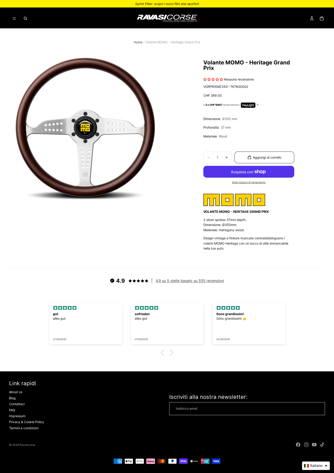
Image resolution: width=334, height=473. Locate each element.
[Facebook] (298, 444)
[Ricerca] (25, 18)
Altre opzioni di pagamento (249, 182)
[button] (163, 353)
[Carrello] (322, 18)
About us (15, 392)
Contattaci (17, 404)
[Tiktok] (322, 444)
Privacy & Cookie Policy (26, 422)
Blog (12, 398)
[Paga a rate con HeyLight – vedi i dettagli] (258, 105)
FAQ (12, 410)
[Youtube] (314, 444)
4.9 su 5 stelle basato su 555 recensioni (190, 280)
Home (138, 42)
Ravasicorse (27, 444)
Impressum (17, 416)
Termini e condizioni (23, 428)
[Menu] (14, 18)
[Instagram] (306, 444)
